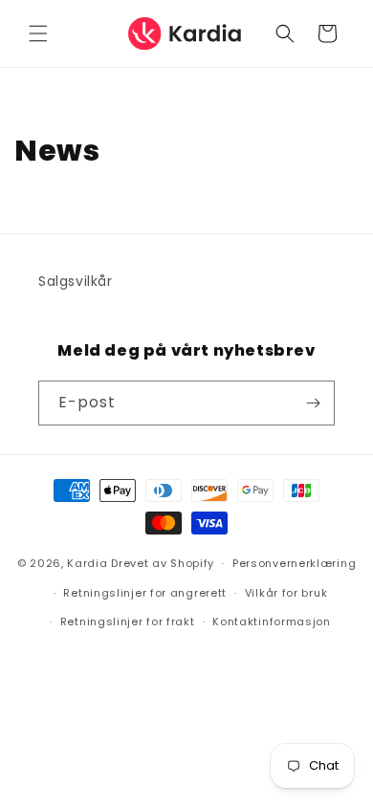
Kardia (87, 563)
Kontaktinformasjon (271, 621)
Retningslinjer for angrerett (145, 592)
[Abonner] (313, 403)
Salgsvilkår (75, 281)
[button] (38, 33)
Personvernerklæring (294, 563)
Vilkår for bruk (286, 592)
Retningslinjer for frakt (127, 621)
